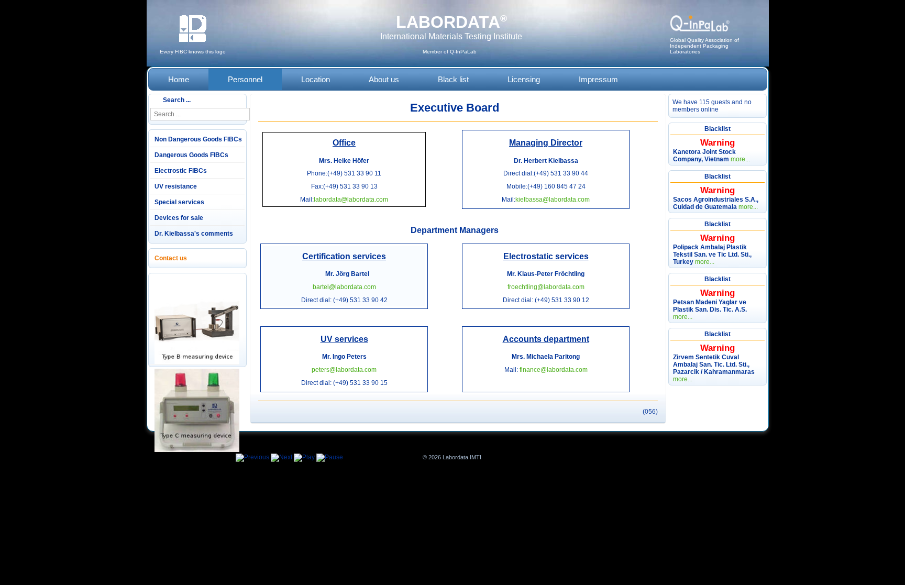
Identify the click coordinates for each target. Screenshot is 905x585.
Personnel (245, 79)
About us (384, 79)
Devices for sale (178, 218)
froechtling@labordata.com (545, 287)
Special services (179, 202)
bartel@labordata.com (344, 287)
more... (740, 159)
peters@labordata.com (344, 369)
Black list (453, 79)
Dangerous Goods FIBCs (191, 155)
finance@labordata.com (554, 369)
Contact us (170, 258)
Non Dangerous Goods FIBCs (198, 139)
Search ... (177, 100)
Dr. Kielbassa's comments (193, 233)
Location (315, 79)
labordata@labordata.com (351, 199)
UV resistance (175, 186)
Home (178, 79)
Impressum (598, 79)
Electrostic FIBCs (180, 170)
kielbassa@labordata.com (552, 199)
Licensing (523, 79)
